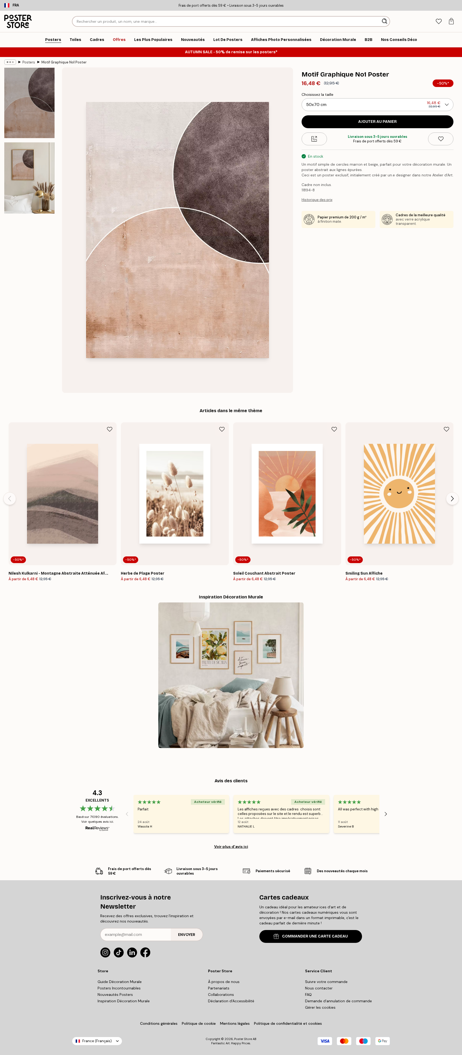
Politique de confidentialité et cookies (288, 1023)
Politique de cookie (199, 1023)
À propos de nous (224, 981)
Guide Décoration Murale (120, 981)
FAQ (308, 994)
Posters (28, 62)
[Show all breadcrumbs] (10, 62)
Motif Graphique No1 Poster (64, 62)
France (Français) (97, 1041)
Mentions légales (235, 1023)
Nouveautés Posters (115, 994)
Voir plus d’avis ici (231, 846)
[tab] (438, 21)
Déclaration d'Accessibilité (231, 1001)
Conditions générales (159, 1023)
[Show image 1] (29, 103)
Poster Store (243, 1039)
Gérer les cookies (320, 1007)
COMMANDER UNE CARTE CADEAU (315, 936)
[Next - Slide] (452, 498)
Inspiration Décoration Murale (124, 1001)
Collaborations (221, 994)
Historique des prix (317, 200)
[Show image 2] (29, 178)
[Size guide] (314, 138)
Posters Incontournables (119, 988)
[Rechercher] (385, 21)
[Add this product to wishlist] (440, 138)
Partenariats (218, 988)
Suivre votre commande (326, 981)
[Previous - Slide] (9, 498)
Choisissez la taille (317, 94)
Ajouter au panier (377, 121)
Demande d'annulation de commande (338, 1001)
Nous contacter (319, 988)
